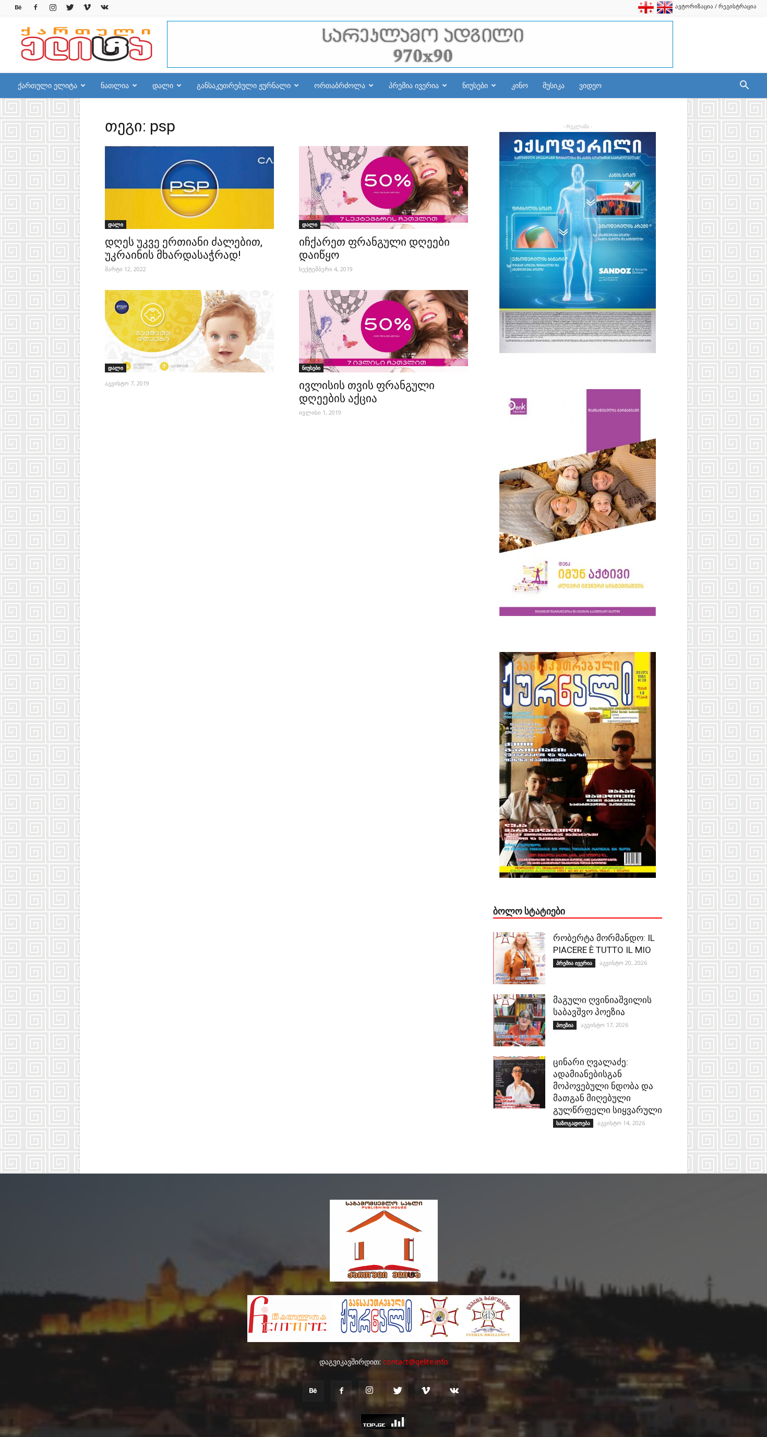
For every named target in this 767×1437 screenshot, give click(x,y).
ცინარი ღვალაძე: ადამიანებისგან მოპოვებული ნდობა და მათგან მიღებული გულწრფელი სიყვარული (607, 1086)
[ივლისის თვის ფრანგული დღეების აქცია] (383, 331)
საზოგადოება (573, 1123)
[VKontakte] (104, 7)
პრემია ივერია (414, 85)
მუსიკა (554, 85)
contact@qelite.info (415, 1362)
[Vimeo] (87, 7)
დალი (162, 85)
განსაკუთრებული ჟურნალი (244, 85)
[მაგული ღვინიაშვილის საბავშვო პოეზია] (519, 1020)
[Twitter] (70, 7)
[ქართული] (646, 11)
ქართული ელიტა (47, 85)
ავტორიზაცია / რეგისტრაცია (716, 6)
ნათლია (115, 85)
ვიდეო (590, 85)
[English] (665, 11)
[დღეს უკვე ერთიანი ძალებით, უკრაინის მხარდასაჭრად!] (189, 187)
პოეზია (564, 1025)
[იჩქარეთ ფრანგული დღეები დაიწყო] (383, 187)
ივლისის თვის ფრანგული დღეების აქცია (367, 392)
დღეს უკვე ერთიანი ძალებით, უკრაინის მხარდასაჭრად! (183, 248)
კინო (519, 85)
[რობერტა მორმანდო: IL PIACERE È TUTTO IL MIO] (519, 958)
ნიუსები (475, 85)
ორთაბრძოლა (339, 85)
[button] (744, 86)
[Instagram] (53, 7)
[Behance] (18, 7)
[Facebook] (35, 7)
